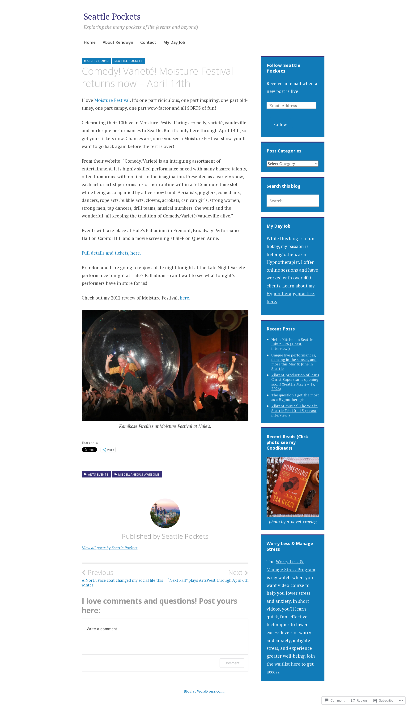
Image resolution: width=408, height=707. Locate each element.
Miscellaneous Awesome (139, 475)
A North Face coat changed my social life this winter (122, 577)
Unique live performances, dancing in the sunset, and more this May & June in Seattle (293, 361)
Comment (232, 663)
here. (185, 298)
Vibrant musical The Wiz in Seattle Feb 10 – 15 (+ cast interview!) (294, 410)
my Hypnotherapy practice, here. (291, 293)
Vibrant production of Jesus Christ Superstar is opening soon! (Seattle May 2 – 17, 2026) (295, 381)
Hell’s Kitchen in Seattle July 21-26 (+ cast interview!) (292, 344)
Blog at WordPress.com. (204, 691)
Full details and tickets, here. (111, 253)
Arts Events (98, 475)
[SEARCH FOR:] (293, 201)
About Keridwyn (118, 42)
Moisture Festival (112, 100)
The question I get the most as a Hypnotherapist (295, 397)
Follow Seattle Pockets (284, 68)
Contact (148, 42)
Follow (280, 124)
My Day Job (174, 42)
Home (90, 42)
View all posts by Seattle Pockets (109, 548)
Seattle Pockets (112, 16)
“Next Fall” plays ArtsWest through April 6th (207, 575)
